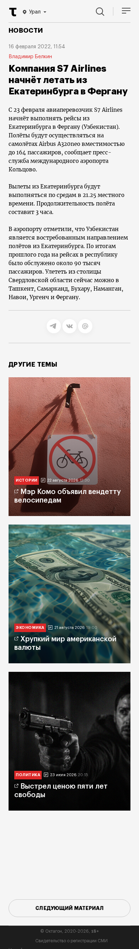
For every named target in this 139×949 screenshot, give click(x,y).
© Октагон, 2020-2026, (69, 931)
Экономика (30, 628)
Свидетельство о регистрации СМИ (71, 941)
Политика (28, 775)
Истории (26, 480)
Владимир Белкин (30, 56)
